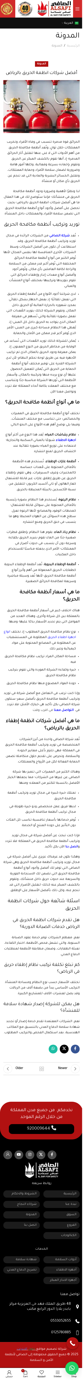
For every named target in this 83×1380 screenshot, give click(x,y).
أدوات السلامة (65, 1259)
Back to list (42, 1068)
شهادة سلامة (26, 1259)
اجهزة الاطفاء (66, 440)
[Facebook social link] (75, 1049)
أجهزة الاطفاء (66, 1270)
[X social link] (64, 1049)
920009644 (39, 1129)
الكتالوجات (68, 1235)
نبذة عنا (70, 1204)
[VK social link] (7, 1154)
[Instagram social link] (29, 1154)
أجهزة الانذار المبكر (63, 1280)
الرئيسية (73, 46)
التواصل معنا (64, 710)
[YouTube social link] (18, 1154)
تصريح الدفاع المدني (22, 1270)
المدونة (57, 46)
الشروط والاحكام (24, 1194)
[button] (72, 1368)
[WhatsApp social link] (53, 1049)
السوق (71, 1214)
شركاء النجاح (27, 1204)
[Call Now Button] (72, 1343)
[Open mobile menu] (77, 8)
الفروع (71, 1225)
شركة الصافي (59, 236)
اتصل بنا (71, 847)
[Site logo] (54, 9)
